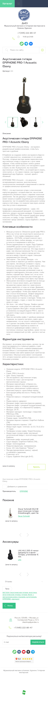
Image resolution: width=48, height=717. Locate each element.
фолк (30, 595)
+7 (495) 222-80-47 (26, 33)
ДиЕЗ (25, 23)
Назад (10, 606)
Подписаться (38, 642)
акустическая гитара (19, 592)
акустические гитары (12, 595)
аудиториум (31, 597)
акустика (33, 592)
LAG (19, 560)
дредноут (15, 599)
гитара (24, 595)
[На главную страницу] (24, 21)
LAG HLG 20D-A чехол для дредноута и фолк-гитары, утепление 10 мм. (30, 553)
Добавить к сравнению (17, 487)
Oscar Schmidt (24, 516)
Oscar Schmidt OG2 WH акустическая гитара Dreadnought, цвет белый (30, 511)
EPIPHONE (24, 491)
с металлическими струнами (18, 596)
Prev (5, 122)
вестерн (6, 592)
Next (43, 122)
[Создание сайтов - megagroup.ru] (24, 694)
